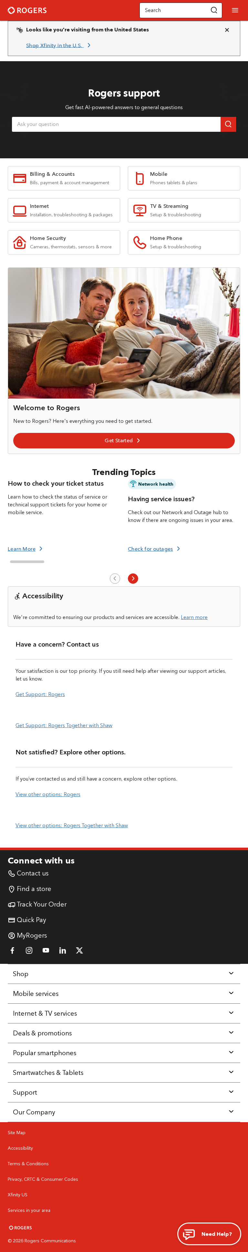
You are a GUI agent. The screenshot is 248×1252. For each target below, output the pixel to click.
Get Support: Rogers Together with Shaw (64, 725)
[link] (59, 45)
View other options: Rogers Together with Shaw (72, 825)
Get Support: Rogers (40, 694)
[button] (214, 10)
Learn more (194, 617)
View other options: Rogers (48, 794)
